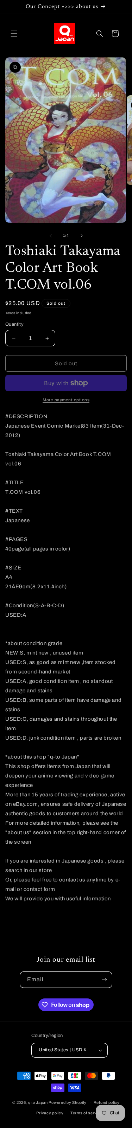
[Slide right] (81, 235)
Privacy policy (49, 1113)
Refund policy (107, 1102)
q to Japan (38, 1102)
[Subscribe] (104, 979)
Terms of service (86, 1113)
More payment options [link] (66, 399)
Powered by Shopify (68, 1102)
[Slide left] (50, 235)
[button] (14, 33)
